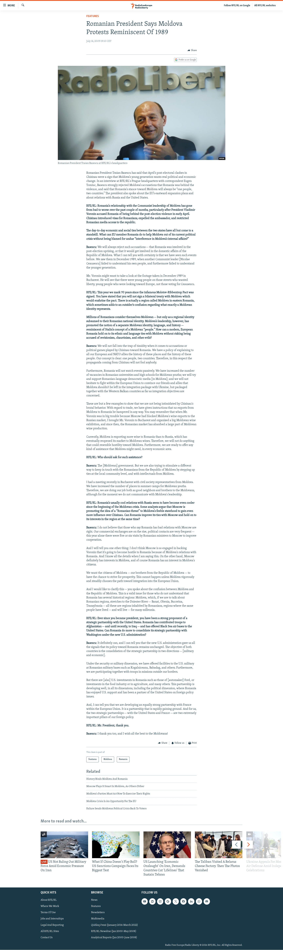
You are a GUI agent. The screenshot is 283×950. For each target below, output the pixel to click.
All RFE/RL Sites (50, 931)
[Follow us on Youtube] (145, 901)
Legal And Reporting (52, 925)
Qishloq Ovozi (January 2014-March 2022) (114, 925)
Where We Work (50, 906)
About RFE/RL (49, 900)
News (94, 900)
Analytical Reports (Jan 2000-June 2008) (114, 937)
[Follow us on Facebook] (183, 901)
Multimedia (97, 919)
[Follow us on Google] (168, 901)
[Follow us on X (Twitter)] (176, 901)
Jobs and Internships (52, 919)
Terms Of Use (48, 912)
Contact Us (47, 937)
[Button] (192, 50)
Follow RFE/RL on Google (237, 5)
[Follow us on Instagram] (160, 901)
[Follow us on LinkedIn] (191, 901)
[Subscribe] (207, 901)
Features (92, 16)
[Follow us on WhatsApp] (199, 901)
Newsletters (98, 912)
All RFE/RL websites (265, 5)
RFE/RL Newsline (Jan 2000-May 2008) (113, 931)
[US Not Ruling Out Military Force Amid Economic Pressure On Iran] (64, 844)
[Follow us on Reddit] (152, 901)
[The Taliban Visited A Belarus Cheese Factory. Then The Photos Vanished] (218, 844)
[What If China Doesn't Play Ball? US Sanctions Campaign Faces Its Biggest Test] (116, 844)
